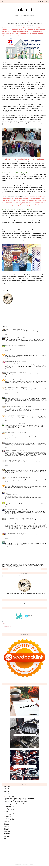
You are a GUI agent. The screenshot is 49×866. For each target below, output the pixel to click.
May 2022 (9, 813)
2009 (6, 838)
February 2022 (10, 818)
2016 (5, 829)
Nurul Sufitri (8, 361)
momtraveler (8, 423)
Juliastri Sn (7, 450)
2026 (5, 786)
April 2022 (9, 814)
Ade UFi (24, 10)
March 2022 (9, 816)
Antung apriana (9, 509)
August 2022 (9, 808)
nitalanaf (7, 329)
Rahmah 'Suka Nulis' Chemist (12, 502)
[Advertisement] (24, 851)
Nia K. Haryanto (9, 432)
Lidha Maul (7, 345)
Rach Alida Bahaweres (10, 406)
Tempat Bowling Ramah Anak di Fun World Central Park (20, 800)
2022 (6, 793)
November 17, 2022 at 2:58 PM (20, 509)
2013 (5, 831)
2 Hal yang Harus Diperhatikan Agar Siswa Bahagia (19, 803)
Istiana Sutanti (8, 460)
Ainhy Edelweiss (9, 379)
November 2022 (10, 796)
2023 (5, 791)
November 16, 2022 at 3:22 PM (22, 442)
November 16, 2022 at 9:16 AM (20, 379)
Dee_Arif (8, 493)
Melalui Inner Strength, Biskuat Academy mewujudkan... (20, 798)
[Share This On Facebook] (42, 323)
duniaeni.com (8, 541)
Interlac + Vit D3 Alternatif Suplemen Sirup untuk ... (19, 801)
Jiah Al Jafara (8, 468)
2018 (5, 826)
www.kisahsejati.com (10, 387)
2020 (6, 823)
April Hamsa (8, 415)
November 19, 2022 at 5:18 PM (20, 533)
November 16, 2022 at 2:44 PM (20, 432)
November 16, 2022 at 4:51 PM (18, 450)
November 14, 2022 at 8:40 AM (17, 337)
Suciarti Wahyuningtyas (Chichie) (13, 396)
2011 (5, 835)
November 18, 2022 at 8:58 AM (26, 518)
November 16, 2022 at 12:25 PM (18, 415)
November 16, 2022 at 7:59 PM (20, 460)
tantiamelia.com (9, 533)
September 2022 (10, 806)
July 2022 (8, 809)
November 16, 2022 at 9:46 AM (22, 387)
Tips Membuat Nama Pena (24, 703)
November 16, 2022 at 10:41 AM (28, 396)
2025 (5, 788)
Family (27, 21)
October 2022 (10, 804)
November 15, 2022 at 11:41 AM (18, 361)
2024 (5, 790)
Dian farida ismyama (10, 485)
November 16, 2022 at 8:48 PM (23, 477)
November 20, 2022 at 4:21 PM (19, 541)
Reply (6, 334)
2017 (5, 828)
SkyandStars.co (30, 864)
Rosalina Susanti (9, 372)
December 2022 (10, 795)
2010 (5, 836)
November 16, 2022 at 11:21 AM (23, 406)
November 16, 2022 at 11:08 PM (22, 485)
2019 (5, 824)
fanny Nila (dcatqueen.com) (11, 518)
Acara (22, 21)
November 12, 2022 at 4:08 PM (17, 329)
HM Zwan (7, 337)
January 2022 (9, 819)
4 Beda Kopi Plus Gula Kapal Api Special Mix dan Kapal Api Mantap (25, 766)
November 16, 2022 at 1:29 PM (19, 423)
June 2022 (9, 811)
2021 (5, 821)
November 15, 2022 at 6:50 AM (18, 345)
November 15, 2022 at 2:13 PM (20, 372)
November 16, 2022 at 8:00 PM (19, 468)
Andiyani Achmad (9, 353)
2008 (6, 840)
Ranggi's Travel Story (10, 477)
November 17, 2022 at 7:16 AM (27, 502)
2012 (5, 833)
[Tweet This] (44, 323)
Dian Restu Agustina (10, 442)
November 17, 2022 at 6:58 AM (13, 494)
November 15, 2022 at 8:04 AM (21, 353)
